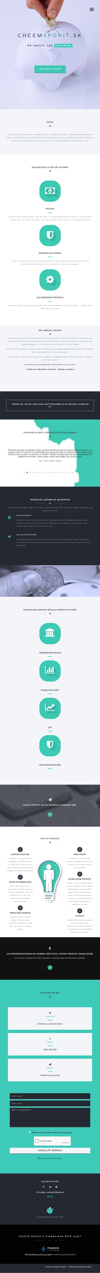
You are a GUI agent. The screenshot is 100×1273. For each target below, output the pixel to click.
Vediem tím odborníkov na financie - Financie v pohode (50, 369)
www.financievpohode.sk (64, 1254)
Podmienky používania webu (79, 1267)
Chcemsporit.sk (43, 1217)
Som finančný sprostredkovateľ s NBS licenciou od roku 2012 (50, 365)
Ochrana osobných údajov (55, 1267)
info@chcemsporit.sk (50, 1075)
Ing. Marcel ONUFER (50, 69)
